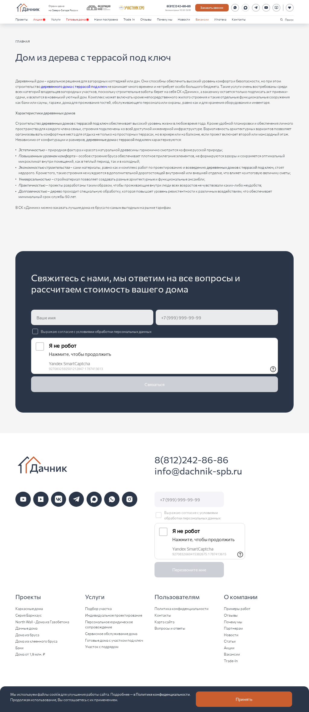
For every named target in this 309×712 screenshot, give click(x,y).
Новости (184, 19)
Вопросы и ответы (169, 628)
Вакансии (202, 19)
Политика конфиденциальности (181, 608)
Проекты (21, 19)
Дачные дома (26, 628)
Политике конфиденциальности (163, 694)
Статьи (230, 640)
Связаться (154, 384)
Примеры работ (237, 608)
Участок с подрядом (101, 646)
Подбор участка (98, 608)
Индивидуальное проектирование (113, 615)
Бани (19, 647)
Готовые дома (76, 19)
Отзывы (145, 19)
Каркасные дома (29, 608)
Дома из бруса (27, 634)
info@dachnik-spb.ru (198, 470)
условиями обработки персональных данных (113, 331)
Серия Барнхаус (28, 615)
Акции (37, 19)
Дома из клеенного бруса (36, 640)
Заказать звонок (211, 7)
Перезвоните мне (189, 570)
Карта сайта (164, 621)
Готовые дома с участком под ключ (114, 640)
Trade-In (129, 19)
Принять (244, 699)
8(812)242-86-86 (179, 6)
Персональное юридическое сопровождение (109, 624)
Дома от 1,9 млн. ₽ (30, 653)
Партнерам (233, 628)
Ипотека (220, 19)
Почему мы (164, 19)
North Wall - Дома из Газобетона (42, 621)
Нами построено (106, 19)
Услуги (56, 19)
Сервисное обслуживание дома (111, 633)
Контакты (239, 19)
